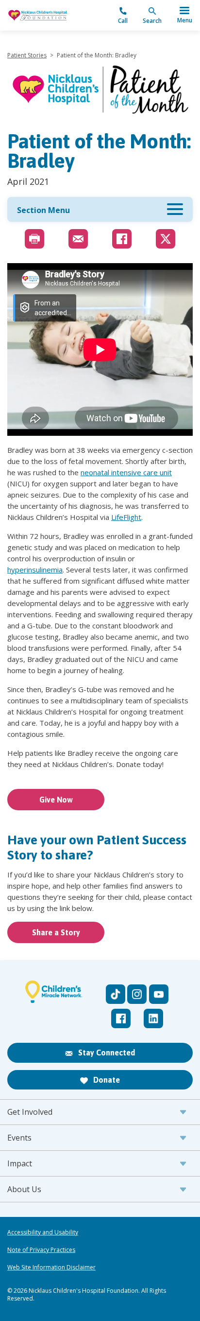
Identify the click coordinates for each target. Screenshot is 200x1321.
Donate (105, 1079)
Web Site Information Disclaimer (51, 1267)
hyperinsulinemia (35, 569)
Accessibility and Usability (42, 1232)
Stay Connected (105, 1052)
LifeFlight (126, 517)
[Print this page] (34, 239)
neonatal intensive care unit (126, 472)
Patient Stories (27, 55)
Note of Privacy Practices (41, 1250)
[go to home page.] (53, 15)
